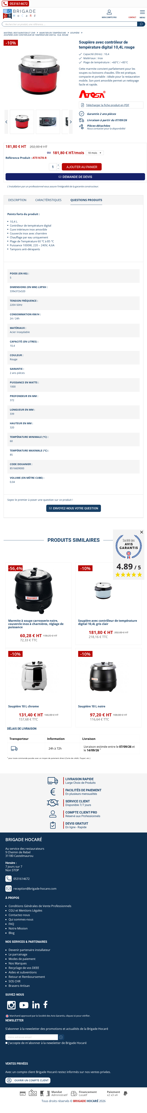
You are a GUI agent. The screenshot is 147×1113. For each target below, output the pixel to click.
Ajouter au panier (82, 167)
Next (71, 122)
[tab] (17, 200)
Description (17, 200)
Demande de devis (77, 177)
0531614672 (19, 3)
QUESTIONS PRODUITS (86, 200)
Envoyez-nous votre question (75, 508)
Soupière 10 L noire (91, 706)
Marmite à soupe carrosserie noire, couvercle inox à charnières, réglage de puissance (35, 624)
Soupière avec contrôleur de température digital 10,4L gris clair (107, 622)
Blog (12, 933)
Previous (6, 122)
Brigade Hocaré (23, 839)
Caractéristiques (48, 200)
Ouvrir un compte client (31, 1080)
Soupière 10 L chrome (23, 706)
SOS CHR (14, 981)
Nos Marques (18, 963)
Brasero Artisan (19, 986)
